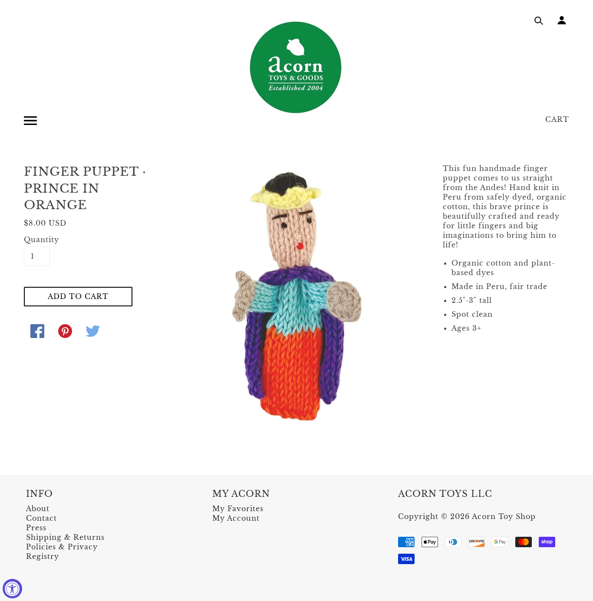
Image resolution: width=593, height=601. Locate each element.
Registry (42, 556)
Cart (557, 119)
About (37, 508)
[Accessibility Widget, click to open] (12, 588)
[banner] (296, 67)
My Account (236, 518)
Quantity (37, 239)
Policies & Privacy (62, 546)
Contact (41, 518)
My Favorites (238, 508)
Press (36, 527)
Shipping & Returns (65, 537)
